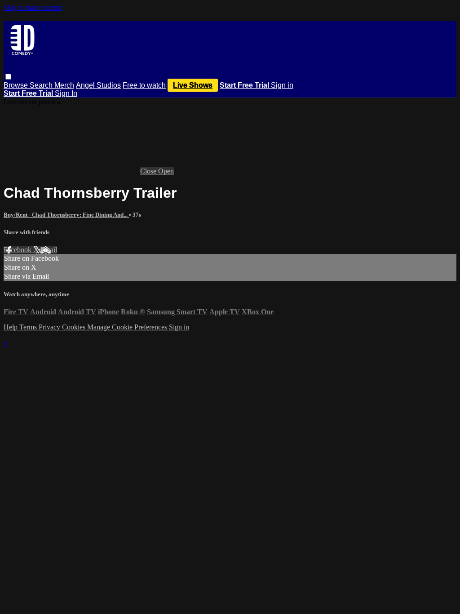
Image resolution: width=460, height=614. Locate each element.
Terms (29, 327)
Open (166, 171)
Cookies (74, 327)
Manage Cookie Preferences (128, 327)
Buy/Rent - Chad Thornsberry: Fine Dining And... (66, 214)
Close (149, 171)
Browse (17, 85)
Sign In (66, 93)
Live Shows (192, 85)
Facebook (18, 250)
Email (48, 250)
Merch (64, 85)
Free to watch (144, 85)
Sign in (282, 85)
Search (42, 85)
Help (11, 327)
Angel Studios (98, 85)
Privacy (50, 327)
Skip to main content (33, 7)
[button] (8, 77)
